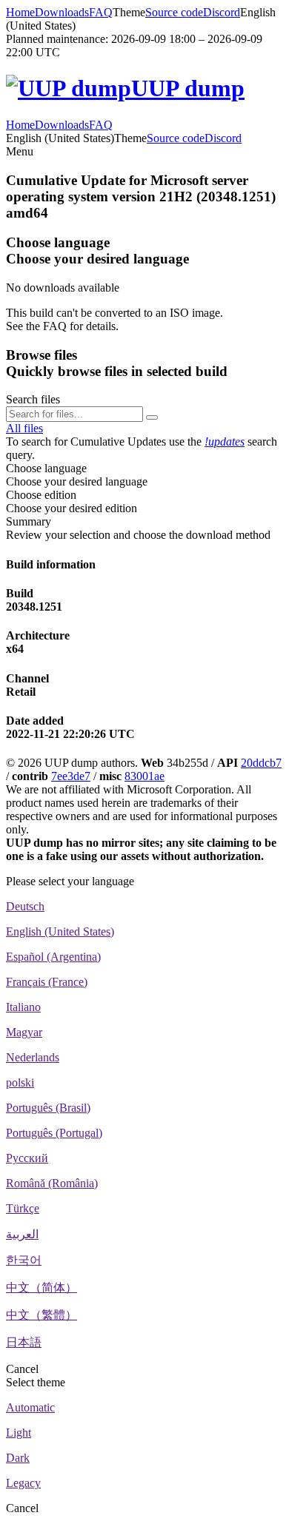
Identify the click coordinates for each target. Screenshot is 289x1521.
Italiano (23, 1007)
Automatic (30, 1407)
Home (20, 12)
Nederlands (32, 1057)
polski (20, 1082)
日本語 (23, 1342)
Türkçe (22, 1208)
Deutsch (25, 906)
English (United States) (60, 931)
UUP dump (188, 88)
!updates (225, 441)
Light (18, 1432)
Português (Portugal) (54, 1133)
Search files (33, 399)
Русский (27, 1158)
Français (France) (46, 982)
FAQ (101, 12)
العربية (22, 1234)
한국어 (23, 1260)
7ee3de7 (70, 776)
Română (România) (52, 1183)
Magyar (24, 1032)
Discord (221, 12)
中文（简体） (41, 1287)
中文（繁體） (41, 1315)
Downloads (62, 12)
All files (24, 428)
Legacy (23, 1483)
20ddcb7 (261, 762)
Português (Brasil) (48, 1107)
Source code (174, 12)
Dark (18, 1457)
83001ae (144, 776)
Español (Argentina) (53, 956)
